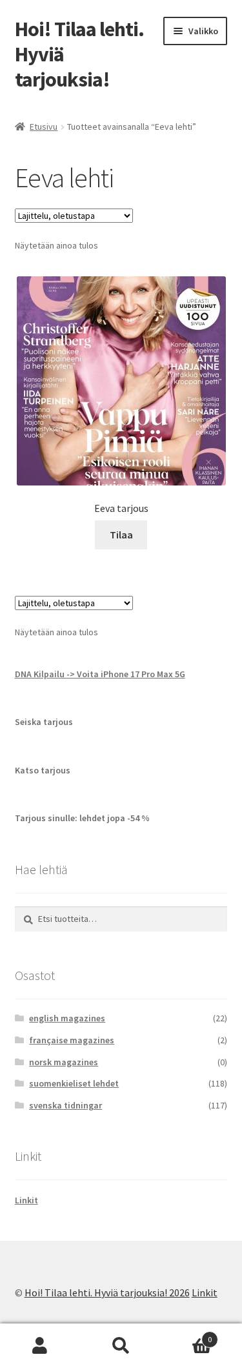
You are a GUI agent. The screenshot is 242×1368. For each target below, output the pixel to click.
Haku (121, 1346)
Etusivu (43, 126)
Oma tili (40, 1346)
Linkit (26, 1200)
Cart (186, 1334)
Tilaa (121, 534)
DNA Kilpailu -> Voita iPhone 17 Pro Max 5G (100, 674)
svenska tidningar (65, 1105)
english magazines (67, 1018)
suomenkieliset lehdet (74, 1083)
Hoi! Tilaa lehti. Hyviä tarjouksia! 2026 (107, 1292)
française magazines (71, 1040)
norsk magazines (63, 1062)
